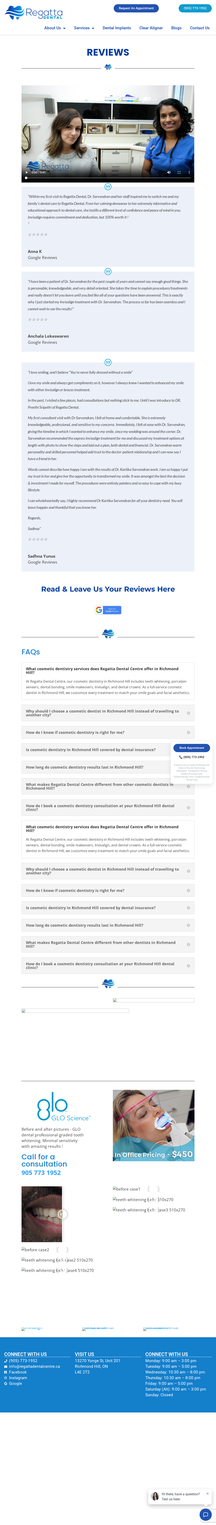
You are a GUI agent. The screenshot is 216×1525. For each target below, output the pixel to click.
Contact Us (200, 28)
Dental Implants (117, 28)
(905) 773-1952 (191, 757)
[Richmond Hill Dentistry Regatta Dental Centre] (33, 12)
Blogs (176, 28)
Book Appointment (192, 747)
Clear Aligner (151, 28)
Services (82, 28)
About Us (52, 28)
